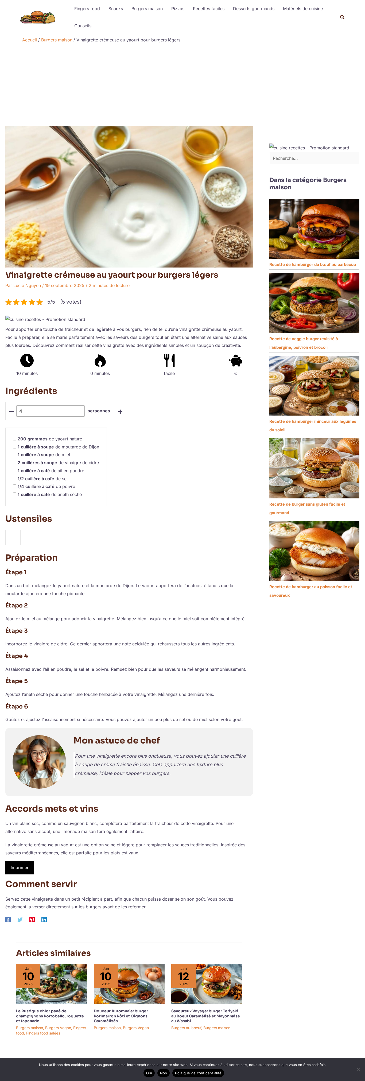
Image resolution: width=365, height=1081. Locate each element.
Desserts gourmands (253, 8)
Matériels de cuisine (303, 8)
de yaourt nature (50, 438)
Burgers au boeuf (186, 1027)
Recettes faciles (208, 8)
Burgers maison (147, 8)
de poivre (46, 486)
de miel (44, 454)
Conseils (82, 25)
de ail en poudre (51, 470)
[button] (342, 17)
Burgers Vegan (58, 1027)
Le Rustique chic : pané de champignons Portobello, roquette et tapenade (50, 1016)
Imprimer (20, 867)
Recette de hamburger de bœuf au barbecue (312, 264)
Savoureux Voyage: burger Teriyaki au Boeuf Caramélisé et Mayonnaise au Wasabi (205, 1016)
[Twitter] (20, 919)
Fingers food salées (43, 1033)
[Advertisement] (182, 85)
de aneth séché (50, 494)
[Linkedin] (44, 919)
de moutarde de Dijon (58, 447)
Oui (149, 1073)
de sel (43, 478)
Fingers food (87, 8)
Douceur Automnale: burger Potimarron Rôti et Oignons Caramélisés (121, 1016)
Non (163, 1073)
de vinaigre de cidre (58, 462)
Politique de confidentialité (198, 1073)
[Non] (358, 1069)
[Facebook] (8, 919)
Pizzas (177, 8)
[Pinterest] (32, 919)
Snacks (115, 8)
